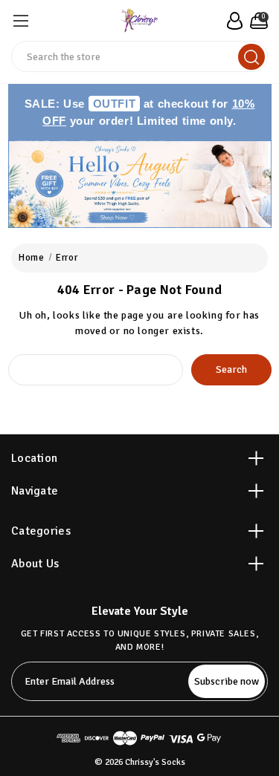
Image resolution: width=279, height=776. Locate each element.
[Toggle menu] (20, 20)
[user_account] (232, 21)
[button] (140, 184)
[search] (251, 57)
